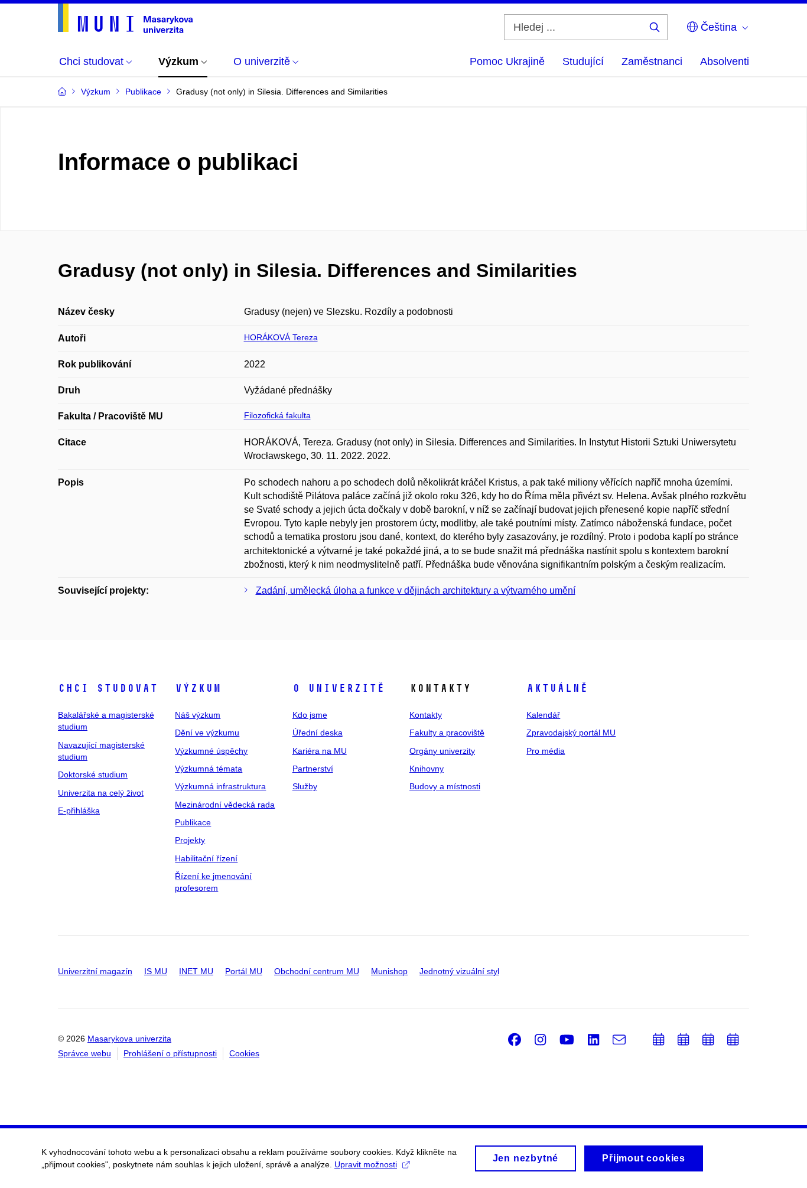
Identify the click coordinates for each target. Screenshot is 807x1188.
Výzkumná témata (208, 768)
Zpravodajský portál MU (571, 732)
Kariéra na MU (319, 751)
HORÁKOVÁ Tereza (281, 337)
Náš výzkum (197, 715)
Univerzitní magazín (95, 971)
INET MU (196, 971)
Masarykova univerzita (129, 1038)
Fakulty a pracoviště (446, 732)
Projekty (190, 840)
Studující (583, 61)
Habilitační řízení (206, 858)
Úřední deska (317, 732)
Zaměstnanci (651, 61)
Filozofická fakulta (277, 415)
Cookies (244, 1053)
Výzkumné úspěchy (211, 751)
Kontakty (425, 715)
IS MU (155, 971)
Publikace (193, 822)
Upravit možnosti (365, 1164)
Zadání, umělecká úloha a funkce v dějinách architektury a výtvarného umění (415, 590)
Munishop (389, 971)
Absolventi (724, 61)
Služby (304, 786)
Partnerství (312, 768)
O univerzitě (338, 688)
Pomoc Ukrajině (507, 61)
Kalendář (543, 715)
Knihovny (426, 768)
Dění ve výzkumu (207, 732)
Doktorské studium (93, 774)
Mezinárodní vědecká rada (225, 804)
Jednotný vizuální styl (459, 971)
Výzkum (198, 688)
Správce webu (84, 1053)
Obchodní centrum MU (316, 971)
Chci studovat (108, 688)
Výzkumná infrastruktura (220, 786)
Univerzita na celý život (101, 793)
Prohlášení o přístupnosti (170, 1053)
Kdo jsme (309, 715)
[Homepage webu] (125, 18)
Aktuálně (557, 688)
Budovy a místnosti (444, 786)
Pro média (545, 751)
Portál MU (243, 971)
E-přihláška (79, 810)
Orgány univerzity (442, 751)
